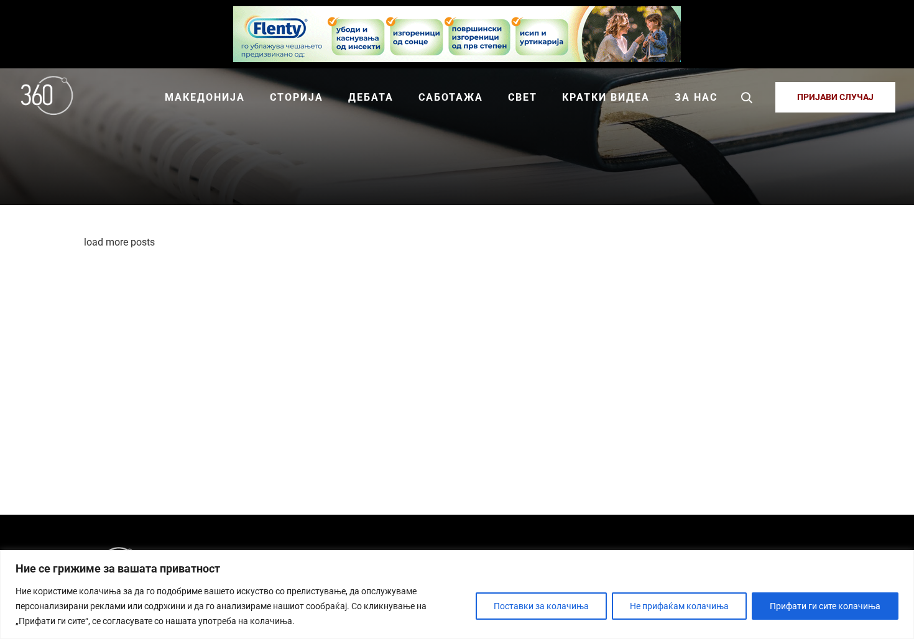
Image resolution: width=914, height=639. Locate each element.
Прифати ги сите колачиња (825, 606)
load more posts (119, 242)
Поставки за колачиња (541, 606)
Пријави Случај (835, 97)
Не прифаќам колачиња (679, 606)
